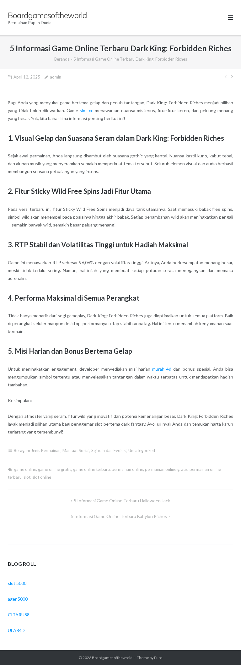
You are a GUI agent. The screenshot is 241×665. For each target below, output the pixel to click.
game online (25, 469)
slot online (41, 477)
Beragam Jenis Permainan (37, 450)
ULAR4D (16, 630)
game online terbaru (91, 469)
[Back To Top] (225, 650)
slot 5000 (17, 583)
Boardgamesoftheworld (112, 657)
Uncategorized (141, 450)
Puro (158, 657)
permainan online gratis (166, 469)
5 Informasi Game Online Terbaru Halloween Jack (122, 500)
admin (55, 76)
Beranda (62, 59)
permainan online (127, 469)
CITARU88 (18, 614)
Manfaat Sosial (75, 450)
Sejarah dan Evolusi (108, 450)
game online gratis (54, 469)
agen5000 (18, 599)
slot (27, 477)
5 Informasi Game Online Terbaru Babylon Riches (119, 516)
